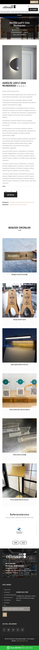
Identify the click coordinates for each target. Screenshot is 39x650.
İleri (23, 543)
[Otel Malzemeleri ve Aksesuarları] (9, 6)
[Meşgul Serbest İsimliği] (19, 255)
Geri (15, 543)
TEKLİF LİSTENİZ (33, 6)
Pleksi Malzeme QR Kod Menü (19, 410)
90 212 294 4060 (10, 563)
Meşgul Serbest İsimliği (19, 274)
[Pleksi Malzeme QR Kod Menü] (19, 390)
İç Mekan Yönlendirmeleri (18, 202)
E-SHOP (34, 9)
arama (19, 15)
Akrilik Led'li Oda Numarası (18, 204)
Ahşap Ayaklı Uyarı (19, 319)
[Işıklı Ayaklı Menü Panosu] (19, 345)
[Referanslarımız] (19, 531)
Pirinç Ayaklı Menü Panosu (19, 500)
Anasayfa (16, 30)
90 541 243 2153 (19, 566)
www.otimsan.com (22, 641)
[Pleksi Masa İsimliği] (19, 435)
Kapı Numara (30, 202)
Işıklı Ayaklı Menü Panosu (19, 364)
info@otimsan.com (11, 568)
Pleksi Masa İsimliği (19, 455)
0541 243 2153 (21, 648)
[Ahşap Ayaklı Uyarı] (19, 300)
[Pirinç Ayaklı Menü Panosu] (19, 480)
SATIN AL (10, 195)
